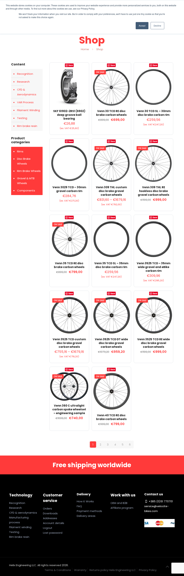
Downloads (50, 513)
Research (23, 82)
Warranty (80, 570)
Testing (22, 118)
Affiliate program (122, 508)
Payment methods (89, 511)
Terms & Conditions (58, 570)
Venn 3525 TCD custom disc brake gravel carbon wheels (69, 343)
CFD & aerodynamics (23, 513)
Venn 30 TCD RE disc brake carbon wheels (111, 113)
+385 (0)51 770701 (160, 501)
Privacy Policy (148, 570)
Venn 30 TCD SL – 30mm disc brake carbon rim (154, 113)
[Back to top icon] (167, 566)
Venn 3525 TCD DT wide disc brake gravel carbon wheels (111, 343)
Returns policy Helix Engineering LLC (112, 570)
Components (26, 190)
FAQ (79, 506)
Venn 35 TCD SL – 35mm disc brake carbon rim (111, 265)
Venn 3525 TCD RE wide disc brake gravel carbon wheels (153, 343)
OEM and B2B (119, 503)
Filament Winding (28, 110)
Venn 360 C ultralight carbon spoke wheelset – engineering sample (69, 409)
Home (85, 49)
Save (70, 65)
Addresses (50, 518)
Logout (47, 528)
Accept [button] (142, 25)
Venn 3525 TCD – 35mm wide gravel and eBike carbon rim (153, 267)
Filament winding (20, 527)
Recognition (25, 74)
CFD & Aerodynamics (26, 92)
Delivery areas (86, 516)
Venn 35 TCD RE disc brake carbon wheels (69, 265)
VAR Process (25, 102)
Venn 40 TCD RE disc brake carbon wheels (111, 417)
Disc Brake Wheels (24, 161)
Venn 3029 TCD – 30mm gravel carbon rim (69, 189)
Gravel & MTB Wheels (25, 180)
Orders (47, 508)
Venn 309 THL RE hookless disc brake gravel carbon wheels (153, 191)
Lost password (52, 533)
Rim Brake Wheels (29, 171)
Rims (20, 151)
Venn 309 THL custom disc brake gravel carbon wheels (111, 191)
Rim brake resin (27, 126)
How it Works (85, 501)
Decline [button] (157, 25)
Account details (53, 523)
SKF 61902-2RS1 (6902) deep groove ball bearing (69, 114)
